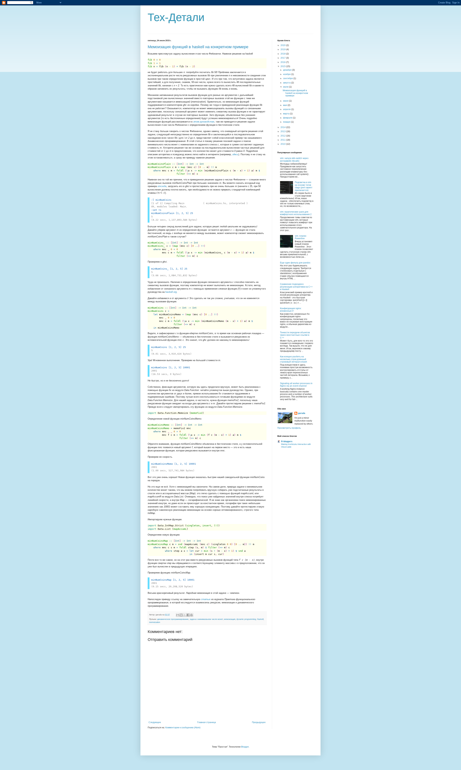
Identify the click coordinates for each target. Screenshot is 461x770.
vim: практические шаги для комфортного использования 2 (296, 213)
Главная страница (206, 722)
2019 (283, 49)
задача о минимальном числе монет (206, 619)
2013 (283, 131)
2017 (283, 58)
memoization (154, 622)
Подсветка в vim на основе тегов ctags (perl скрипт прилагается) (303, 186)
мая (285, 105)
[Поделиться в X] (184, 615)
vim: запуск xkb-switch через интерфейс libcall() (294, 159)
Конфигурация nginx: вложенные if (290, 309)
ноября (287, 74)
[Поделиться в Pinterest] (191, 615)
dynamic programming (246, 619)
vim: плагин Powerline (300, 237)
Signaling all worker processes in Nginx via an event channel (296, 384)
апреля (287, 109)
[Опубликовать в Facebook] (188, 615)
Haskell (260, 619)
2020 (283, 45)
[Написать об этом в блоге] (181, 615)
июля (286, 87)
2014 (283, 127)
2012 (283, 136)
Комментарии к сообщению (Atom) (182, 727)
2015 (283, 66)
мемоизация (229, 619)
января (287, 122)
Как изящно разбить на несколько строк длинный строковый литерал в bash (293, 359)
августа (287, 82)
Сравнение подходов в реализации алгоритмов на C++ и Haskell (296, 287)
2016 (283, 62)
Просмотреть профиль (289, 428)
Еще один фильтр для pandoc (295, 262)
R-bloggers (286, 441)
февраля (288, 118)
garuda (301, 413)
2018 (283, 54)
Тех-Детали (176, 17)
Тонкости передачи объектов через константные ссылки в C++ (295, 335)
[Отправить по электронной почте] (178, 615)
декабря (287, 70)
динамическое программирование (173, 619)
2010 (283, 144)
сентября (288, 78)
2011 (283, 140)
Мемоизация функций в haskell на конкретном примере (198, 47)
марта (286, 113)
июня (286, 101)
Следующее (155, 722)
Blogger (245, 747)
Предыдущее (259, 722)
